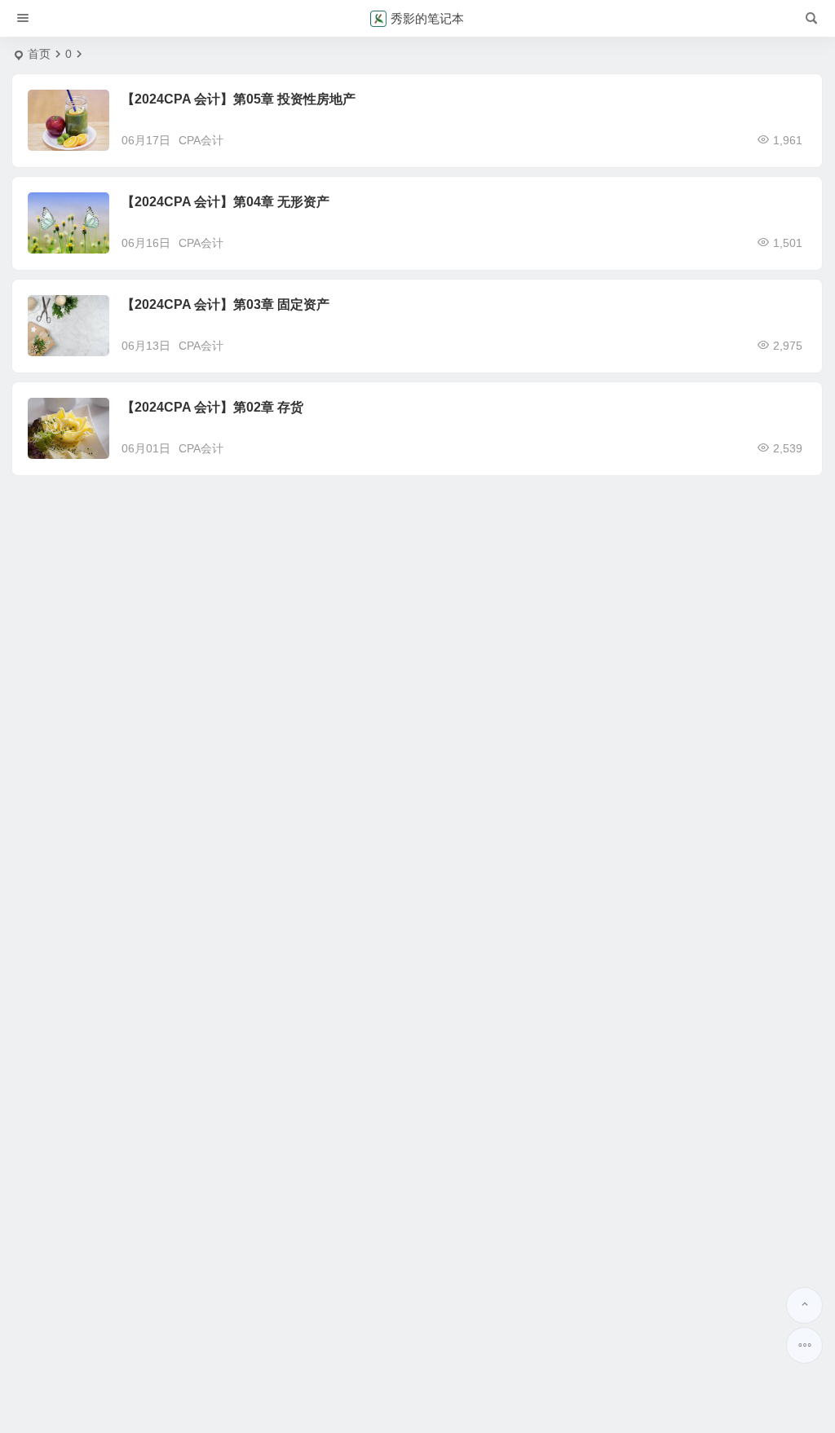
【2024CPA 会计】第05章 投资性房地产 (238, 99)
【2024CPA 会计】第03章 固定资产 (225, 304)
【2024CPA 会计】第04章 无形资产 (225, 202)
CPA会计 (201, 140)
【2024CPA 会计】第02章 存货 (212, 407)
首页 (39, 53)
